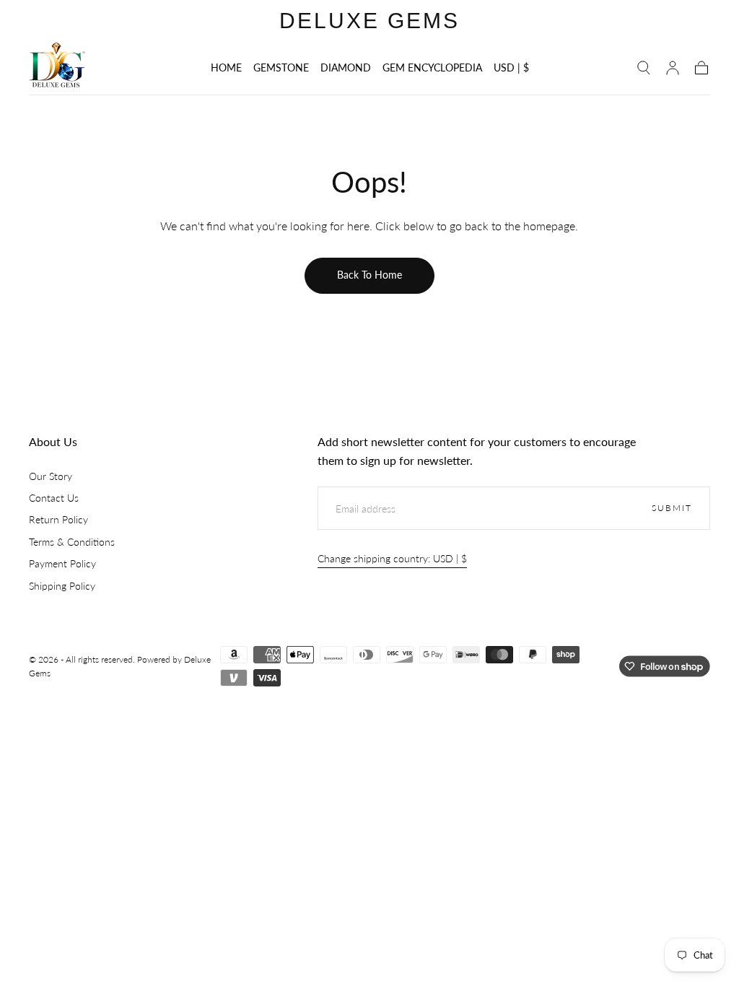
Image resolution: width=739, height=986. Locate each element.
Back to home (369, 275)
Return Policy (58, 519)
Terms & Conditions (72, 542)
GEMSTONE (281, 68)
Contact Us (54, 498)
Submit (672, 507)
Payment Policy (62, 563)
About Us (53, 441)
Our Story (50, 476)
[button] (511, 70)
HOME (226, 68)
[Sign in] (672, 68)
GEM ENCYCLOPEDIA (432, 68)
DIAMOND (345, 68)
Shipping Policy (62, 586)
